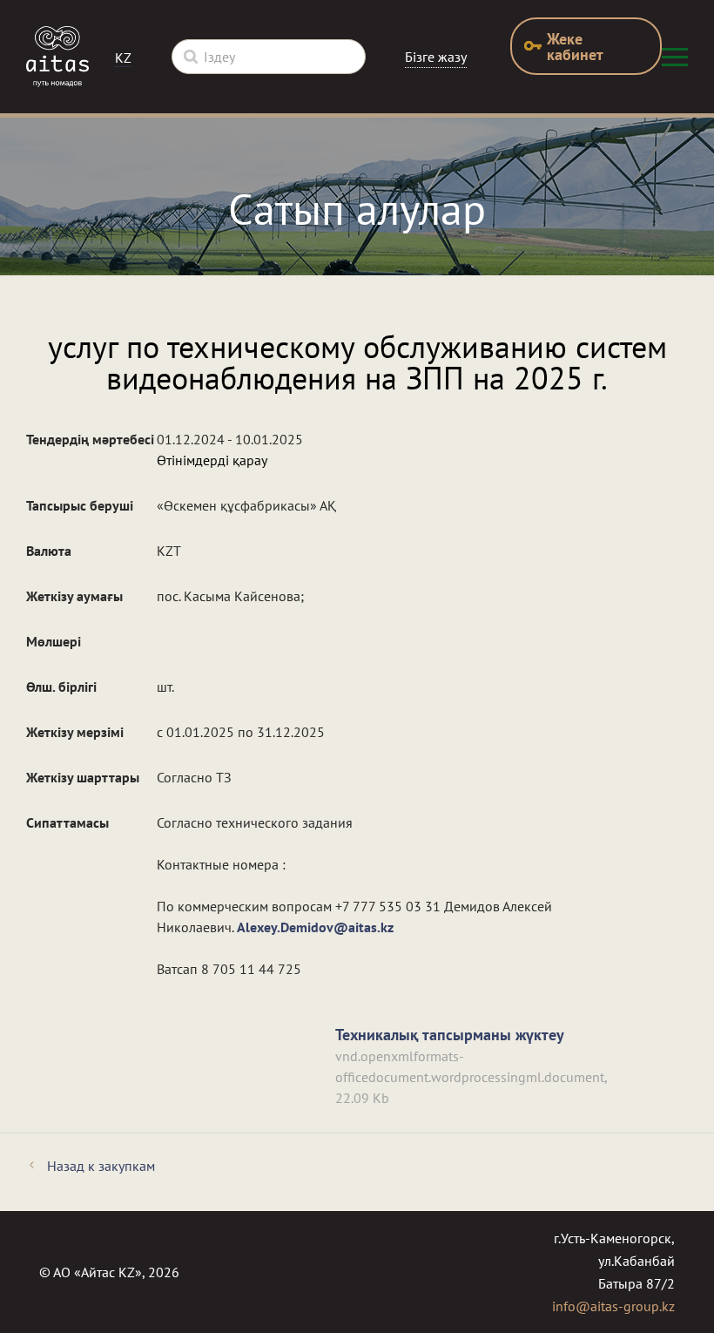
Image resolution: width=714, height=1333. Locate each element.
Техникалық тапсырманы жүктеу (449, 1035)
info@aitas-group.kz (613, 1306)
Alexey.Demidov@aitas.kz (315, 927)
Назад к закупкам (101, 1165)
